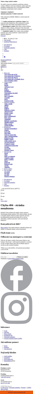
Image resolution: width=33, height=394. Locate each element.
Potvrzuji (3, 35)
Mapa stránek (4, 227)
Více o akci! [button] (4, 201)
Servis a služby (8, 169)
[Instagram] (4, 57)
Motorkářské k (8, 361)
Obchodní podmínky (9, 47)
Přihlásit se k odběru (22, 257)
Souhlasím (10, 12)
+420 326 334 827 (6, 377)
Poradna (23, 387)
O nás (5, 331)
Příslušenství (7, 127)
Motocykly (7, 73)
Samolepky (7, 357)
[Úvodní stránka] (6, 60)
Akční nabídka (8, 356)
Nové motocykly (8, 359)
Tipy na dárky (8, 170)
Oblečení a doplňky (9, 102)
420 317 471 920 (5, 383)
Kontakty (6, 51)
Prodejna (6, 347)
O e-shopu (7, 46)
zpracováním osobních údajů (15, 258)
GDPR (29, 387)
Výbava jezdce (8, 82)
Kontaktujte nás (8, 335)
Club (5, 49)
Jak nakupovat (8, 44)
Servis (5, 346)
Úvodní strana (4, 387)
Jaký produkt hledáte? (6, 63)
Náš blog (6, 332)
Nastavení (3, 12)
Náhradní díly (7, 152)
